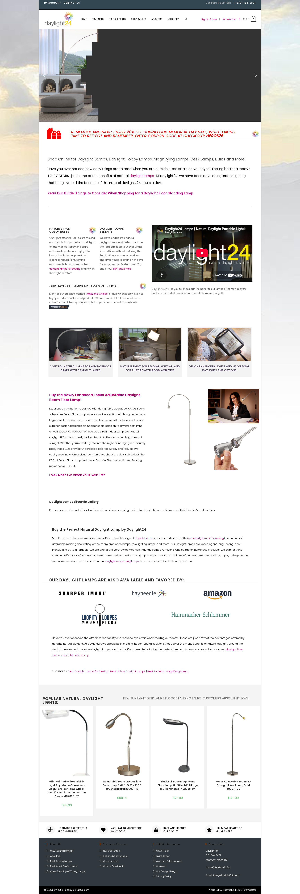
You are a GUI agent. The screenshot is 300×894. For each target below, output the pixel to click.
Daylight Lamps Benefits (112, 230)
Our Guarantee (111, 851)
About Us (55, 856)
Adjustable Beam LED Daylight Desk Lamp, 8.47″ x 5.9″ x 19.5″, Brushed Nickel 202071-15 (122, 785)
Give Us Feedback (113, 866)
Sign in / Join (209, 19)
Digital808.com (81, 889)
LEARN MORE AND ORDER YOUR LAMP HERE (77, 475)
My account (52, 2)
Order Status (110, 861)
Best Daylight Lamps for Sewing (88, 671)
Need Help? (162, 851)
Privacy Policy (163, 876)
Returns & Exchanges (115, 856)
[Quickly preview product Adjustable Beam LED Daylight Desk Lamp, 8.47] (147, 715)
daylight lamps (142, 176)
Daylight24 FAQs (233, 889)
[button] (44, 75)
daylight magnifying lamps (122, 561)
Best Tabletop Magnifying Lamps (168, 671)
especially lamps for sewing (206, 538)
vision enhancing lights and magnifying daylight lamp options (219, 368)
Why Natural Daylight (61, 851)
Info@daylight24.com (226, 875)
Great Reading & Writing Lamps (67, 871)
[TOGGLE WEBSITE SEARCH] (186, 19)
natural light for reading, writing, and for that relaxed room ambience (150, 368)
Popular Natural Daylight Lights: (73, 700)
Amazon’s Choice (97, 294)
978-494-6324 (220, 867)
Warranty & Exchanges (169, 861)
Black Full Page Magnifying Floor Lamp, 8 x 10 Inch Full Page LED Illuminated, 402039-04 (178, 785)
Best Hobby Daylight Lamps (127, 671)
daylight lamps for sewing (64, 268)
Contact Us (72, 2)
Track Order (163, 856)
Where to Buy (215, 889)
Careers (160, 866)
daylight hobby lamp (76, 655)
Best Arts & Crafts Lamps (63, 866)
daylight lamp (143, 538)
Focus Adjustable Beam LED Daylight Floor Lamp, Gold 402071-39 (233, 785)
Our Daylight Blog (165, 871)
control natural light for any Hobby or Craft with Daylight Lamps (80, 368)
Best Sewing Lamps (61, 861)
